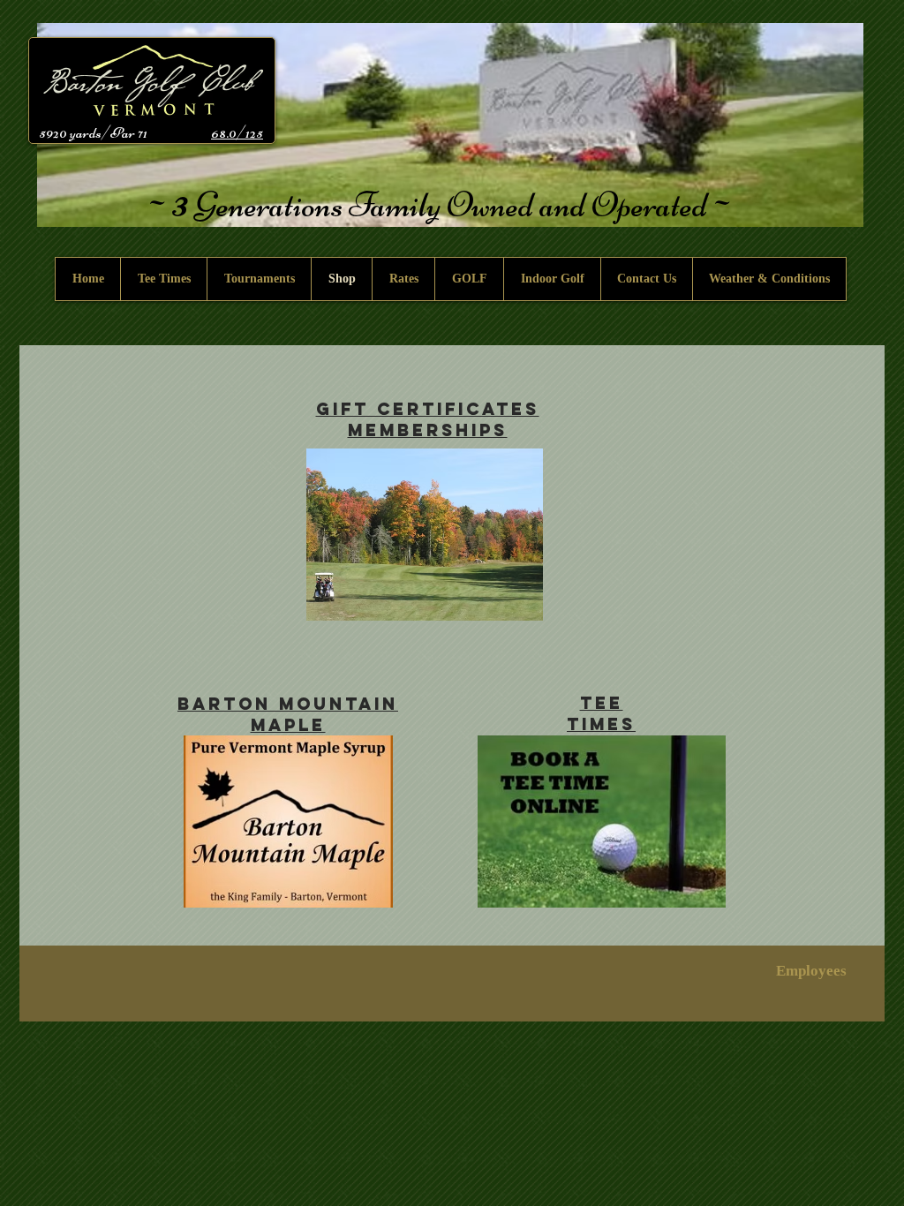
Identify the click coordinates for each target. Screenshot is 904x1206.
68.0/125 (237, 132)
